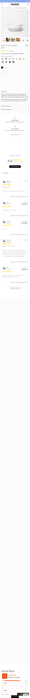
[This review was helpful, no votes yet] (23, 196)
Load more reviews (15, 288)
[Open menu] (3, 4)
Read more (21, 256)
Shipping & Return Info (6, 109)
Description (4, 91)
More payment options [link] (5, 87)
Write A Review (15, 166)
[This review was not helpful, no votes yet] (26, 196)
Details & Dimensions (6, 106)
